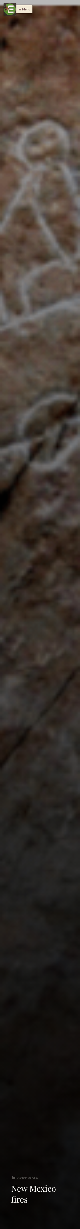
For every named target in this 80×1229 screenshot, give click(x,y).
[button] (23, 9)
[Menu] (10, 9)
